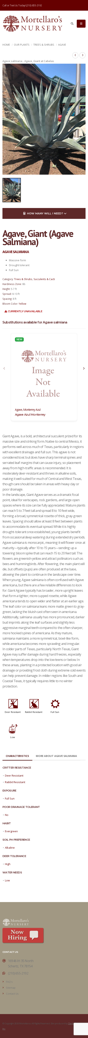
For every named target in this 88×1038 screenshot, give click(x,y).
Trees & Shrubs (43, 44)
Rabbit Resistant (33, 711)
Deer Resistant (13, 711)
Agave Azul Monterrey (30, 414)
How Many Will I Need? (44, 213)
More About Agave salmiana (56, 756)
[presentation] (4, 368)
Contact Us (12, 993)
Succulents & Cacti (44, 279)
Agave (62, 44)
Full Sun (55, 711)
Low (12, 737)
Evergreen (11, 831)
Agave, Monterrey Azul (27, 409)
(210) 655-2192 (34, 5)
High (7, 864)
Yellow (22, 303)
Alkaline (10, 847)
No (6, 815)
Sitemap (11, 987)
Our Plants (21, 44)
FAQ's (9, 981)
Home (6, 44)
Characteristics (17, 756)
